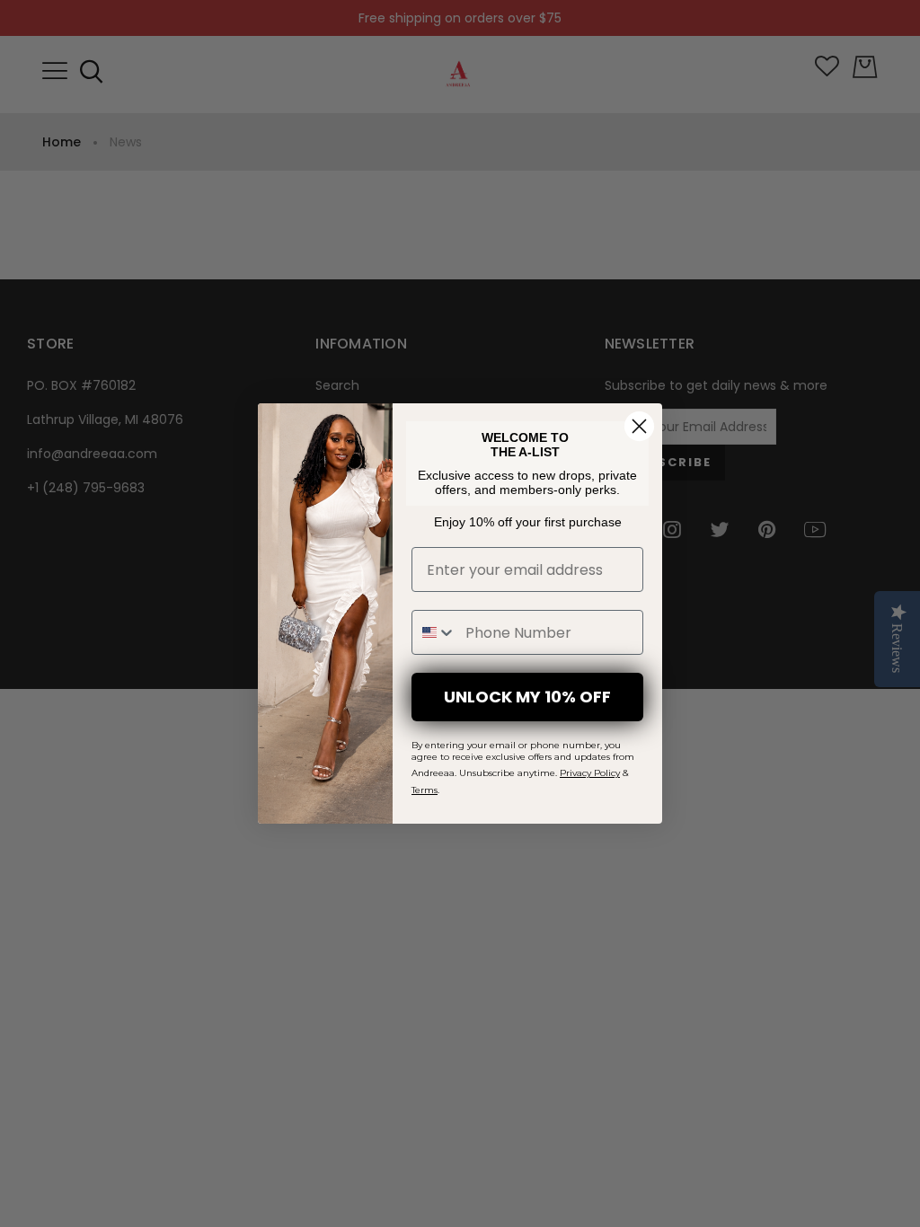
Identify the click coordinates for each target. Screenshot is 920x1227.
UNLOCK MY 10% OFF (527, 696)
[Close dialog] (639, 426)
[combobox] (434, 632)
